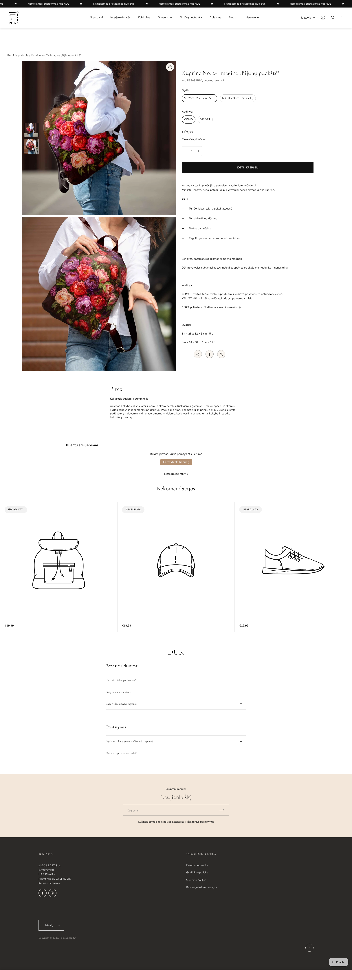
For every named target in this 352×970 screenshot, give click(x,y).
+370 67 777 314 (49, 865)
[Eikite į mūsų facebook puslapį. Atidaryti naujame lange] (42, 893)
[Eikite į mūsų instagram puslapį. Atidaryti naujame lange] (52, 893)
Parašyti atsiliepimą (176, 462)
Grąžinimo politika (197, 872)
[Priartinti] (170, 67)
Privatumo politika (197, 865)
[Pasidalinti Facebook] (210, 354)
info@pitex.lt (46, 870)
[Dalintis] (198, 354)
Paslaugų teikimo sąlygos (201, 887)
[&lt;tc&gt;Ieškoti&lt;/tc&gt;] (333, 18)
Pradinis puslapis (17, 55)
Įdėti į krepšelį (247, 167)
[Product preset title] (58, 560)
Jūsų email (133, 810)
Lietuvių (306, 17)
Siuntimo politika (196, 880)
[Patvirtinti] (223, 810)
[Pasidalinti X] (221, 354)
